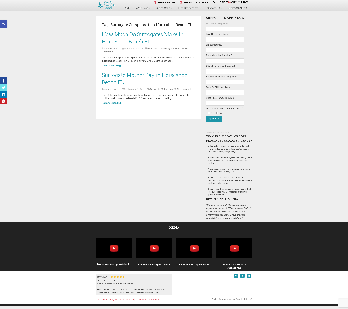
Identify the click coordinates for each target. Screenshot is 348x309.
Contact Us (213, 8)
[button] (3, 24)
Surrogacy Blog (237, 8)
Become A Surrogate (165, 2)
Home (127, 8)
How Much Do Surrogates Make (164, 48)
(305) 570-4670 (239, 2)
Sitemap (129, 299)
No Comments (184, 89)
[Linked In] (3, 94)
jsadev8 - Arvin (111, 48)
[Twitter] (3, 87)
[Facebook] (3, 80)
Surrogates (163, 8)
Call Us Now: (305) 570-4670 (110, 299)
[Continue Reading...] (112, 65)
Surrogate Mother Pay (161, 89)
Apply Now (142, 8)
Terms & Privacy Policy (217, 132)
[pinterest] (3, 101)
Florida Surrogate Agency (223, 299)
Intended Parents (188, 8)
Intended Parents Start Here (195, 2)
